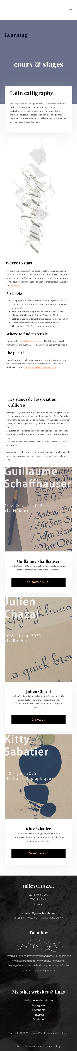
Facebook (38, 1009)
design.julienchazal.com (38, 1000)
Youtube (38, 1019)
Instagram (38, 1005)
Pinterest (38, 1014)
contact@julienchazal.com (38, 913)
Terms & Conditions (29, 1046)
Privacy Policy (51, 1046)
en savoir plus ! (38, 582)
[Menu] (70, 10)
